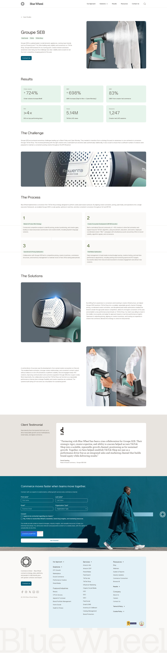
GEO (84, 598)
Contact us (26, 583)
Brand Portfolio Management (62, 601)
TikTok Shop (87, 581)
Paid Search (87, 575)
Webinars (116, 568)
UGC (84, 591)
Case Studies (27, 17)
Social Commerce (58, 577)
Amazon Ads (87, 565)
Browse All (116, 581)
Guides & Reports (118, 572)
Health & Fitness (58, 608)
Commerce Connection (120, 578)
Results (114, 4)
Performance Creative (60, 580)
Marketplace (57, 573)
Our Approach (91, 4)
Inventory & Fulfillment (90, 608)
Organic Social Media (89, 588)
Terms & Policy (118, 606)
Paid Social (86, 601)
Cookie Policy (117, 611)
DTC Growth (57, 570)
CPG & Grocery (58, 595)
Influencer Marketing (89, 585)
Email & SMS (87, 604)
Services (86, 562)
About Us (116, 595)
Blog (114, 565)
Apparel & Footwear (59, 598)
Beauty (55, 591)
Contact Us (135, 4)
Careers (115, 598)
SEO (84, 594)
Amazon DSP (87, 568)
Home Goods (57, 604)
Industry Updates (118, 575)
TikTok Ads (86, 578)
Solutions (103, 4)
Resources (124, 4)
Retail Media (57, 583)
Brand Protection (88, 614)
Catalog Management (90, 611)
